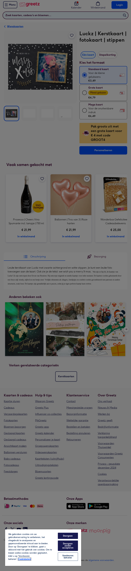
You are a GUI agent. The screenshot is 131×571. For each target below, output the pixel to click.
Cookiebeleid (24, 559)
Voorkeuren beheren (67, 556)
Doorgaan (68, 536)
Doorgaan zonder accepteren (67, 545)
